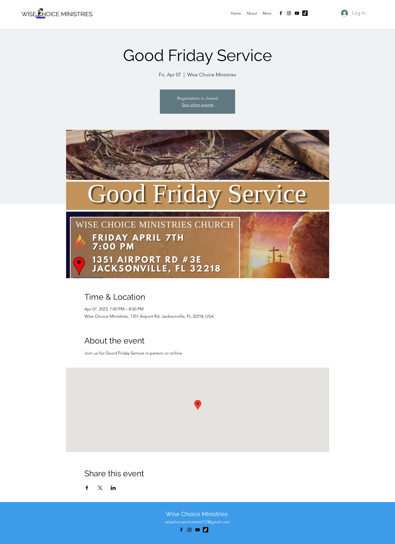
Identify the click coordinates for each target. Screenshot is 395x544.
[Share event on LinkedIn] (113, 488)
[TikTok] (305, 13)
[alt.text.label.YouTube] (297, 13)
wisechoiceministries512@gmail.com (197, 521)
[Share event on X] (100, 488)
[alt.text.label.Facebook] (280, 13)
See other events (198, 104)
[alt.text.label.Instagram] (289, 13)
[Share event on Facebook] (86, 488)
